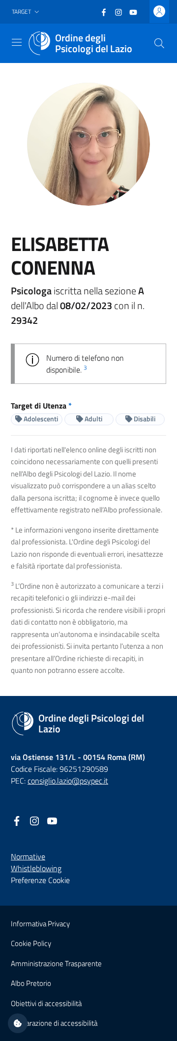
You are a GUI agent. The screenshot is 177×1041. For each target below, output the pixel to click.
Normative (28, 856)
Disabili (143, 418)
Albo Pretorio (31, 983)
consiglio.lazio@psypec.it (68, 781)
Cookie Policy (31, 943)
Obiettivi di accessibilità (46, 1003)
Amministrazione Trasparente (56, 963)
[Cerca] (159, 43)
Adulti (92, 418)
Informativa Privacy (40, 923)
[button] (26, 12)
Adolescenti (40, 418)
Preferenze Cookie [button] (40, 880)
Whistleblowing (36, 868)
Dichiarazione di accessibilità (54, 1023)
